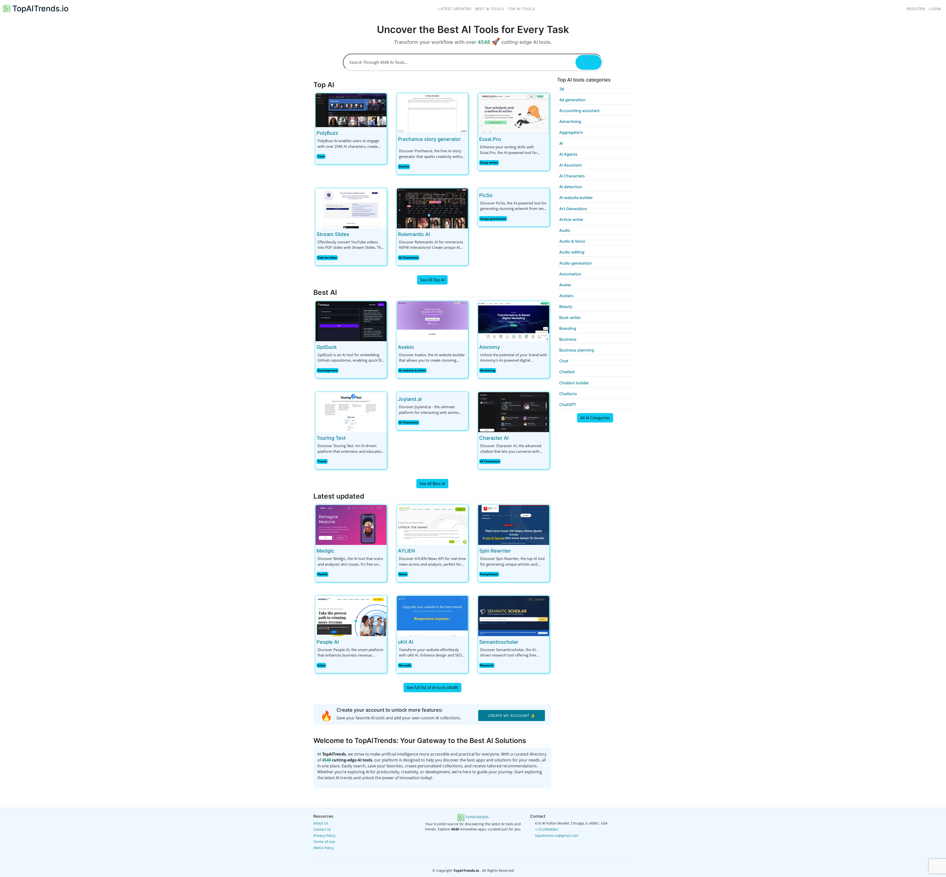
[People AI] (351, 615)
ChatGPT (567, 404)
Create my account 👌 (511, 715)
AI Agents (568, 154)
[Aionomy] (513, 320)
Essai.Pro (490, 139)
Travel (322, 461)
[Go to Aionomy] (504, 347)
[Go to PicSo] (496, 195)
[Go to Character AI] (512, 438)
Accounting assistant (579, 110)
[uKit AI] (432, 615)
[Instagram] (480, 861)
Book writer (570, 317)
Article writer (571, 219)
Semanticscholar (498, 642)
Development (328, 370)
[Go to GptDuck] (341, 347)
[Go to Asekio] (418, 347)
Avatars (566, 295)
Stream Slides (333, 234)
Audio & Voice (572, 241)
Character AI (493, 438)
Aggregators (571, 132)
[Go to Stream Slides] (353, 234)
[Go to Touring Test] (350, 438)
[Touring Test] (351, 411)
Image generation (493, 219)
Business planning (576, 350)
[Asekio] (432, 320)
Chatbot (567, 371)
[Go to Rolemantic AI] (434, 234)
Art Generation (573, 208)
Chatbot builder (574, 382)
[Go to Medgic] (338, 551)
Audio (564, 230)
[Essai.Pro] (513, 113)
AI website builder (412, 370)
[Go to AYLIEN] (419, 551)
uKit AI (405, 642)
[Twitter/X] (473, 861)
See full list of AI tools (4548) (432, 687)
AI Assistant (570, 165)
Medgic (325, 551)
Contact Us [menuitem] (322, 829)
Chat (321, 156)
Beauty (565, 306)
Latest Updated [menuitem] (454, 9)
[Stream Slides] (351, 208)
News (403, 574)
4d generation (572, 99)
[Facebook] (466, 861)
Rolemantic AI (414, 234)
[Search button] (588, 62)
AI (561, 143)
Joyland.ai (410, 399)
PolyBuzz (327, 133)
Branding (567, 328)
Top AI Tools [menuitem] (521, 9)
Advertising (570, 121)
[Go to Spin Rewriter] (515, 551)
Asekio (406, 347)
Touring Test (331, 438)
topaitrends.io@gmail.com (556, 835)
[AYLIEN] (432, 524)
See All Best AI (432, 483)
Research (486, 665)
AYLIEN (406, 551)
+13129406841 (547, 829)
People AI (328, 642)
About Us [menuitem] (320, 823)
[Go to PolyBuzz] (342, 133)
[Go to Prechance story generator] (465, 139)
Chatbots (568, 393)
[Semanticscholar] (513, 615)
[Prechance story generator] (432, 113)
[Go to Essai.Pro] (505, 139)
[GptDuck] (351, 320)
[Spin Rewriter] (513, 524)
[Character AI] (513, 411)
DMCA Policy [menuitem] (323, 847)
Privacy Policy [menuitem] (324, 835)
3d (561, 88)
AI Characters (408, 257)
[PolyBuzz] (351, 110)
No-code (405, 665)
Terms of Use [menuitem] (324, 841)
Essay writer (489, 162)
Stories (404, 166)
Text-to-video (327, 257)
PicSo (485, 195)
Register (916, 9)
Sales (321, 665)
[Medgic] (351, 524)
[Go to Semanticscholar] (522, 642)
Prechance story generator (429, 139)
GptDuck (327, 347)
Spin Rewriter (495, 551)
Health (322, 574)
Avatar (565, 284)
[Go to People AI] (343, 642)
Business (567, 339)
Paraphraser (489, 574)
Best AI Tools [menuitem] (489, 9)
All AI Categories (595, 418)
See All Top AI (432, 280)
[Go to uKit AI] (417, 642)
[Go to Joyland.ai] (426, 399)
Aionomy (489, 347)
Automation (570, 273)
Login (935, 9)
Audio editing (571, 252)
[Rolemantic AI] (432, 208)
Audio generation (575, 263)
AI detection (570, 186)
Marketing (487, 370)
